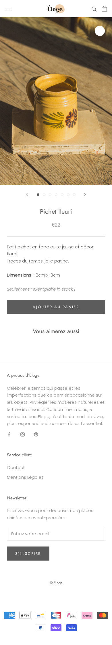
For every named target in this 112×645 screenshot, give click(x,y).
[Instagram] (22, 434)
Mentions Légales (25, 477)
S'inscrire (28, 553)
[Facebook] (9, 434)
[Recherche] (94, 8)
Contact (16, 467)
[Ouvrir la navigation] (8, 8)
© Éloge (56, 583)
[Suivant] (85, 194)
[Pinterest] (36, 434)
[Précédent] (27, 194)
